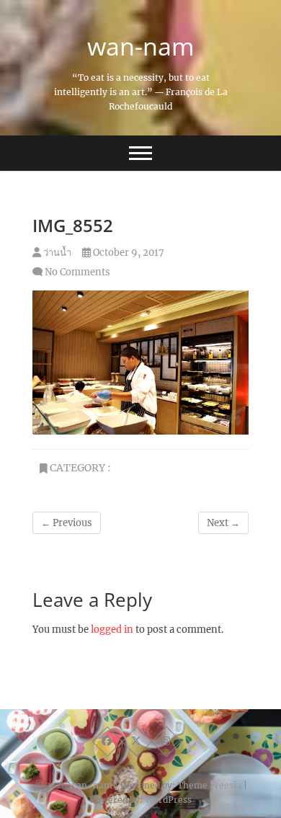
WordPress (168, 799)
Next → (223, 523)
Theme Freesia (209, 785)
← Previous (66, 523)
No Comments (77, 272)
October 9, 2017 (127, 252)
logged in (112, 629)
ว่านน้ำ (56, 252)
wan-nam (140, 46)
